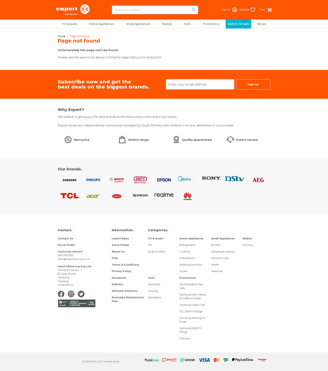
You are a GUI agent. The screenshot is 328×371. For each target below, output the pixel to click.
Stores (261, 24)
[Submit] (193, 9)
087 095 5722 (65, 255)
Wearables (154, 297)
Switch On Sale (238, 24)
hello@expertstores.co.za (74, 258)
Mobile (167, 24)
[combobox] (155, 10)
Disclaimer (119, 277)
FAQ (115, 257)
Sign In (225, 9)
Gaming (153, 290)
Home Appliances (101, 24)
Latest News (120, 238)
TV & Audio (69, 24)
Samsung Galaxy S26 (192, 304)
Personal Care (220, 257)
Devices (248, 244)
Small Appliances (138, 24)
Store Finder (66, 244)
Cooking (184, 251)
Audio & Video (156, 251)
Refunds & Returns (125, 290)
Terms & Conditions (125, 264)
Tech (187, 24)
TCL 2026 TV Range (191, 311)
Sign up (253, 84)
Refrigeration (187, 244)
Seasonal (216, 271)
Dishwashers (187, 257)
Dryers (183, 271)
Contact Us (65, 238)
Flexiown (184, 338)
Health (215, 264)
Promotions (211, 24)
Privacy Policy (121, 271)
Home (61, 36)
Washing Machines (190, 264)
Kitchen (216, 244)
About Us (118, 251)
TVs (150, 244)
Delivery (117, 284)
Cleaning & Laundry (223, 251)
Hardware (154, 284)
